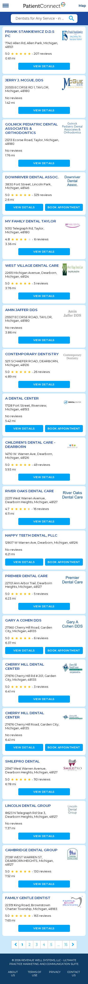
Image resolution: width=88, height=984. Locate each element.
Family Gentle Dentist (27, 898)
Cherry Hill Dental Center (24, 666)
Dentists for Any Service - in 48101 (41, 18)
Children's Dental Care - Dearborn (30, 444)
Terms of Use (34, 974)
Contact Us (73, 974)
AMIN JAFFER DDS (21, 310)
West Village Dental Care (32, 265)
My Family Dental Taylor (30, 221)
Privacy (55, 972)
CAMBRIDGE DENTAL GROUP (31, 850)
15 (65, 944)
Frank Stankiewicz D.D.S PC (29, 33)
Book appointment (64, 207)
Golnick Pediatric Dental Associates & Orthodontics (31, 128)
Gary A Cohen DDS (23, 620)
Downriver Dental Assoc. (31, 177)
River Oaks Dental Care (29, 491)
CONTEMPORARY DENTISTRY (32, 354)
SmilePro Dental (22, 761)
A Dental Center (22, 398)
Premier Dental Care (26, 576)
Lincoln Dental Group (28, 805)
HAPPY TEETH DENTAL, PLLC (31, 535)
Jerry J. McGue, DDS (24, 80)
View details (44, 66)
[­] (6, 5)
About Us (13, 974)
